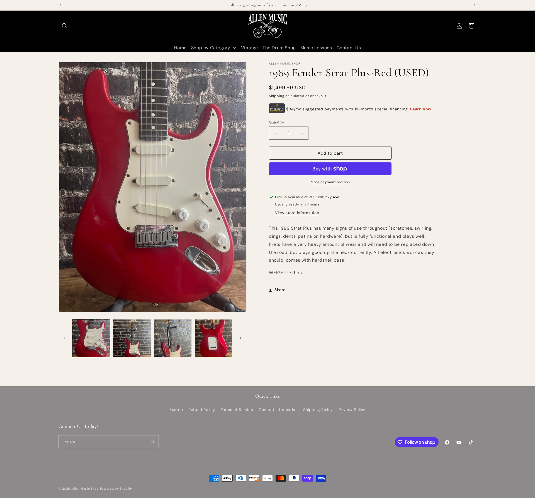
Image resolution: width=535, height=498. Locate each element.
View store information (297, 212)
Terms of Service (237, 409)
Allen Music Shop (85, 488)
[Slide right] (240, 338)
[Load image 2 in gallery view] (132, 338)
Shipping (276, 96)
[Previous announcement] (60, 5)
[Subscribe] (152, 441)
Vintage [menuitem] (249, 48)
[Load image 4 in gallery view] (213, 338)
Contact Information (278, 409)
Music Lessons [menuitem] (316, 48)
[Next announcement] (474, 5)
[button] (65, 26)
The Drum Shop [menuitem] (279, 48)
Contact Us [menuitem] (349, 48)
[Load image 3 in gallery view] (173, 338)
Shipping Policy (318, 409)
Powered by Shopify (116, 488)
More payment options (330, 182)
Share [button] (280, 289)
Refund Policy (201, 409)
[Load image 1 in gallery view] (91, 338)
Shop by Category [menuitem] (210, 48)
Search (176, 409)
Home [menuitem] (180, 48)
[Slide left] (65, 338)
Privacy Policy (352, 409)
